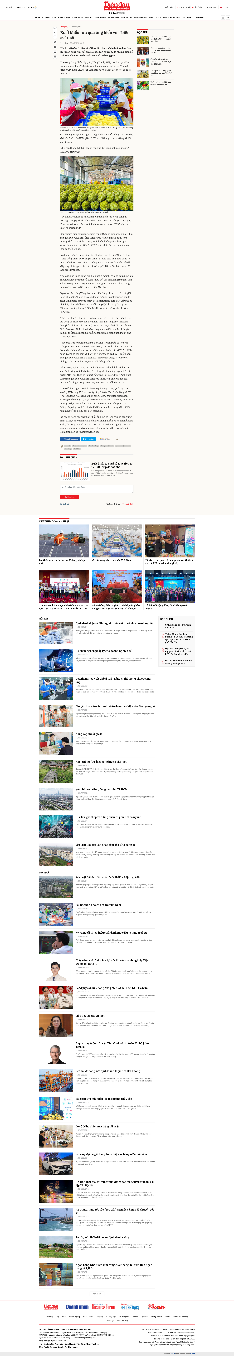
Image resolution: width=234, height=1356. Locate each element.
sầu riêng (68, 449)
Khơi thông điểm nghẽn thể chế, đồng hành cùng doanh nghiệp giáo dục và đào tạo (116, 607)
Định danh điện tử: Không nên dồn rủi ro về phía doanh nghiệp (115, 623)
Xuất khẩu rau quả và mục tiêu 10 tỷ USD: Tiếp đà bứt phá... (111, 465)
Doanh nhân (77, 17)
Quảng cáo (211, 7)
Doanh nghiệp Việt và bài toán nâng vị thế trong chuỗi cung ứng (113, 680)
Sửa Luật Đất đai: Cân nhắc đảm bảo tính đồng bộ (106, 844)
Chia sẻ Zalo (89, 439)
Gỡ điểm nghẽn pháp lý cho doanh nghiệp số (104, 650)
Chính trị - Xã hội (42, 17)
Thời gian (117, 504)
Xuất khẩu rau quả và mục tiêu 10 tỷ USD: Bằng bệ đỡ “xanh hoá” (161, 39)
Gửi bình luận (69, 497)
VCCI (54, 17)
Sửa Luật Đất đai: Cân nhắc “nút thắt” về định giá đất (108, 877)
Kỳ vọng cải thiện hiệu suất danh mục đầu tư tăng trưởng (111, 932)
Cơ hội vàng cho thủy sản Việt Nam (112, 560)
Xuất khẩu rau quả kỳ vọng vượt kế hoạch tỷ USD (161, 83)
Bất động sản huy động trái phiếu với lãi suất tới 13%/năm (112, 988)
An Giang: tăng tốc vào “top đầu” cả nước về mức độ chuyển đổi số (115, 1211)
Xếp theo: (109, 504)
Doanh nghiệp (64, 17)
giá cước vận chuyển (123, 446)
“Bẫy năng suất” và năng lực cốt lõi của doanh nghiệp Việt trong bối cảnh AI (112, 962)
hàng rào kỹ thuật (107, 446)
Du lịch (158, 17)
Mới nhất (9, 7)
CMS (175, 1354)
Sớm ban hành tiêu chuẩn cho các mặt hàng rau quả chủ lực (161, 50)
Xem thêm (97, 1294)
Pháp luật (89, 17)
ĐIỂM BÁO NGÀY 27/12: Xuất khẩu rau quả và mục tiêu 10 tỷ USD (161, 61)
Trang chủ (64, 27)
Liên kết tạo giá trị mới (90, 1015)
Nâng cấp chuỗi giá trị (89, 734)
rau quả (67, 446)
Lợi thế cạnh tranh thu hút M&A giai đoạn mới (62, 562)
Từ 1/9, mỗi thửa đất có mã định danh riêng (102, 1237)
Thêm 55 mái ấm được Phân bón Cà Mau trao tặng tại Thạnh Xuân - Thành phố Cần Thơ (63, 607)
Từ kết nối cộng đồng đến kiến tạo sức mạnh (166, 607)
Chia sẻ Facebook (71, 439)
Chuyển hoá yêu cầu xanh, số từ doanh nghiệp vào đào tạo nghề (115, 706)
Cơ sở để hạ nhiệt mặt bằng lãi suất (97, 1126)
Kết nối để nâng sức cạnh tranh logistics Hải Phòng (108, 1071)
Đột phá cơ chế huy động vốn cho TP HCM (102, 789)
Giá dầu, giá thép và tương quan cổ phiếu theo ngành (108, 817)
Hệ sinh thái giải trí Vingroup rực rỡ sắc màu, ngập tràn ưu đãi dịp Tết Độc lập (115, 1183)
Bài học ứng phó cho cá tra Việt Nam (98, 904)
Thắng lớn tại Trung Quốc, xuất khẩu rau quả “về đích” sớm (161, 73)
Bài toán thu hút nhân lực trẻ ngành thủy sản (104, 1098)
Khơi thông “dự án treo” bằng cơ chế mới (101, 761)
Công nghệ (186, 17)
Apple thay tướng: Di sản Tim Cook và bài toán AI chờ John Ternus (112, 1045)
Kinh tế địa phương (171, 17)
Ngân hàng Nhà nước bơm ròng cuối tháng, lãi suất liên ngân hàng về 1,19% (114, 1266)
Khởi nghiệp (100, 17)
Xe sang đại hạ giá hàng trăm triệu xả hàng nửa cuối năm (111, 1154)
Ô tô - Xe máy (198, 17)
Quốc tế (124, 17)
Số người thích (127, 504)
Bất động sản (113, 17)
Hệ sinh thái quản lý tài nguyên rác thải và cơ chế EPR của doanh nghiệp (169, 562)
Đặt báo (198, 7)
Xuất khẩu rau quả (79, 446)
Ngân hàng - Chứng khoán (141, 17)
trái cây (76, 449)
